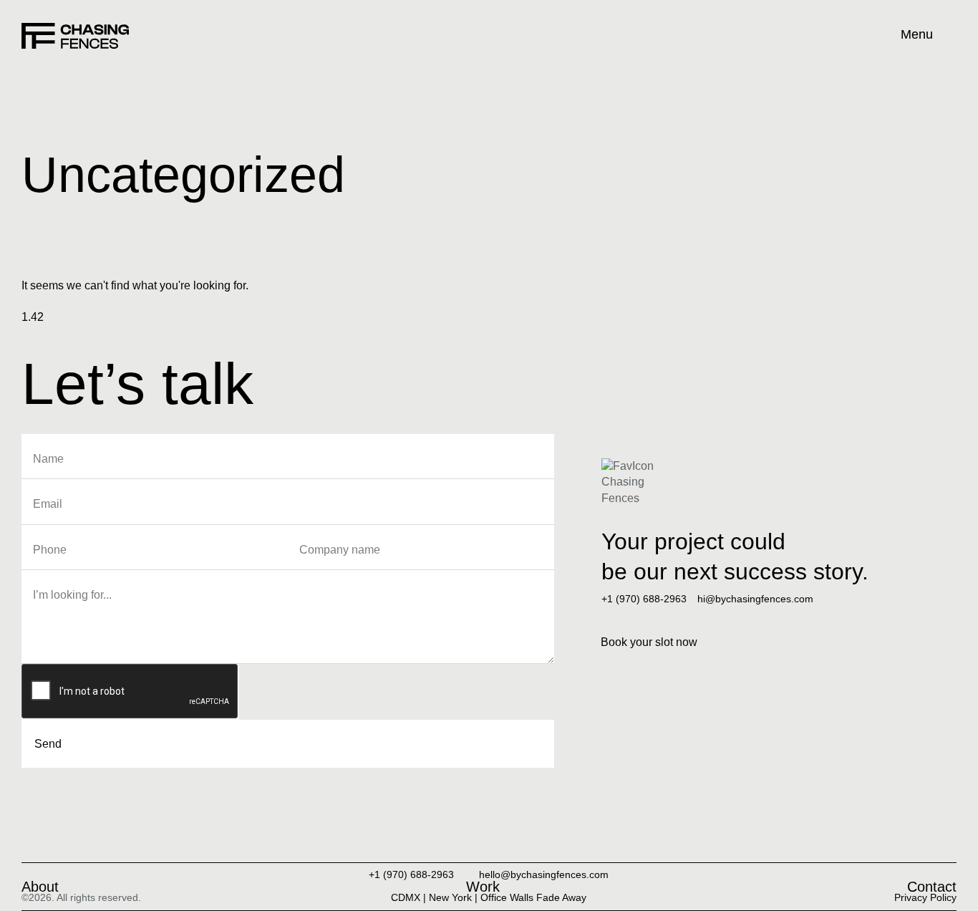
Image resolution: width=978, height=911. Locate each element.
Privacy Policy (925, 897)
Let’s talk (137, 383)
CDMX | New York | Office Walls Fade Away (488, 897)
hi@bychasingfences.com (755, 598)
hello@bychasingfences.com (544, 874)
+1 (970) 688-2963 (644, 598)
